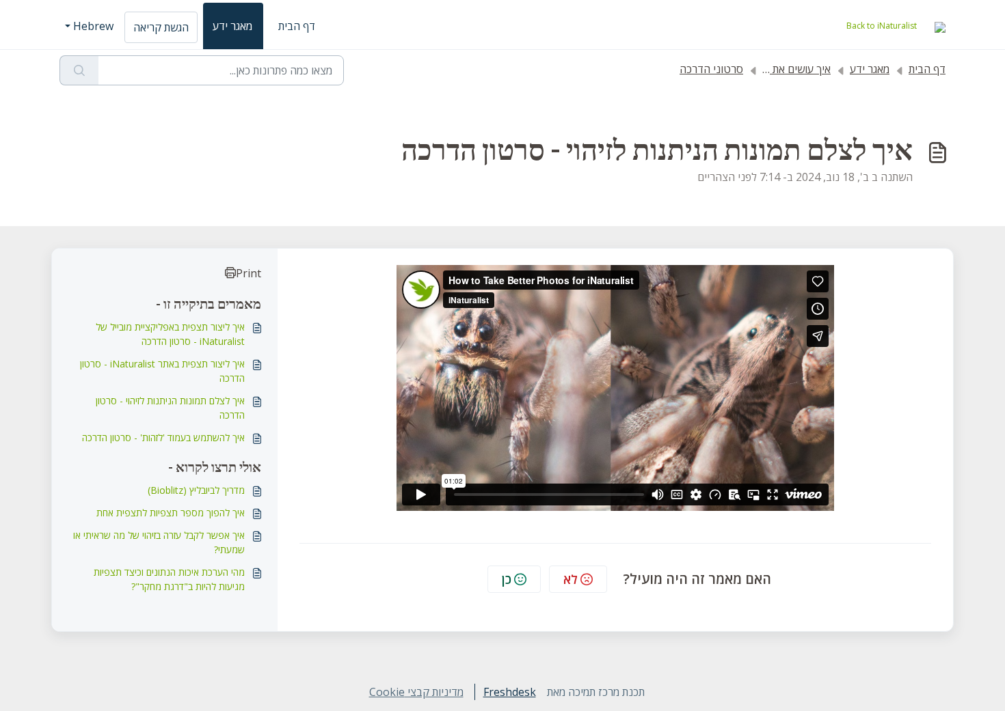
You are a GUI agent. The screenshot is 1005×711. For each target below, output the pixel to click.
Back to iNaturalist (881, 25)
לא (570, 579)
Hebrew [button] (93, 25)
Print (248, 273)
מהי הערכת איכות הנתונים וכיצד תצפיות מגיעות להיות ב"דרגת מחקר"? (169, 579)
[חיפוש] (78, 70)
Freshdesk (509, 691)
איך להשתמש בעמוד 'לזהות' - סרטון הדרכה (163, 437)
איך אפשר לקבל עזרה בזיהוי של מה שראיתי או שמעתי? (159, 542)
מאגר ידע (232, 25)
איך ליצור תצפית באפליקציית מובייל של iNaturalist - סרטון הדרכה (170, 334)
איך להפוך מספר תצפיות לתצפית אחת (170, 512)
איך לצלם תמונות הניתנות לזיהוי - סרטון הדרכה (170, 407)
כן (506, 579)
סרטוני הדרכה (711, 68)
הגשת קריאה (161, 27)
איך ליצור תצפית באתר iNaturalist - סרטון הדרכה (162, 371)
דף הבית (296, 25)
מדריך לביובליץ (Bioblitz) (196, 490)
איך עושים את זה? (792, 68)
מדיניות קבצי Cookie (416, 691)
